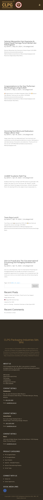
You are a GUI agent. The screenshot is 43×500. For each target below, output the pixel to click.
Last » (18, 283)
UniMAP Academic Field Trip (15, 176)
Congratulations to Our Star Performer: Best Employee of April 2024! (19, 87)
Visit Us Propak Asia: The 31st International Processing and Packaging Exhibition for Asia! (21, 262)
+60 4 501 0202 (9, 400)
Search (35, 286)
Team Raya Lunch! (11, 217)
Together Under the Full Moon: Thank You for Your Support (19, 295)
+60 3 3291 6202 (10, 423)
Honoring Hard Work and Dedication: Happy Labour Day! (19, 132)
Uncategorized (28, 46)
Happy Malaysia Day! (9, 297)
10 (15, 283)
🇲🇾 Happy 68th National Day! (11, 299)
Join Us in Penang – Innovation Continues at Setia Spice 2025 (19, 304)
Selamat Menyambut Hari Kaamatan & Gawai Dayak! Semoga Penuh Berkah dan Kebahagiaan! (20, 43)
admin (8, 46)
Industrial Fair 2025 (9, 302)
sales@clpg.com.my (11, 403)
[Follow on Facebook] (5, 490)
